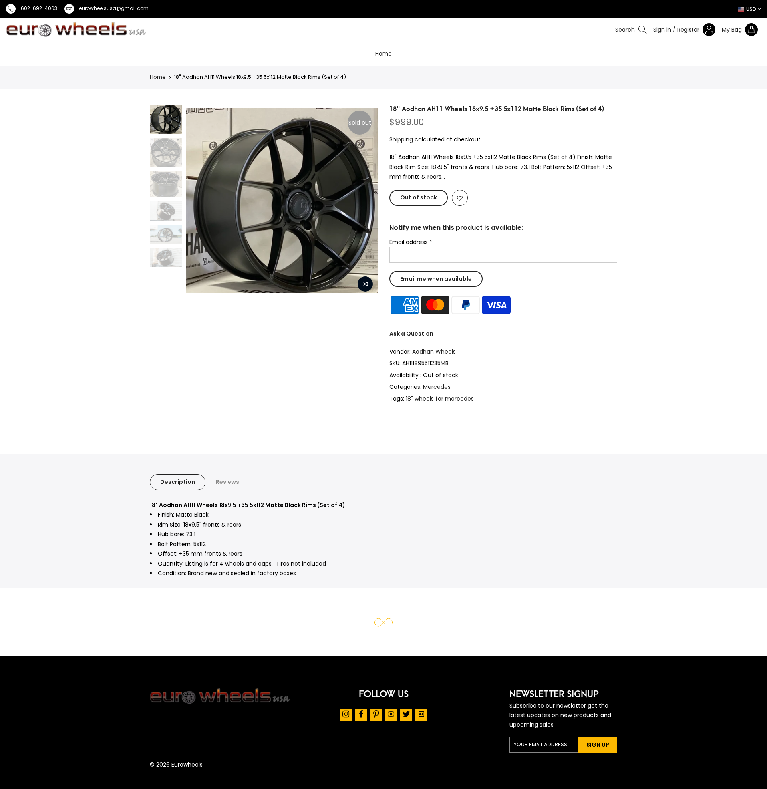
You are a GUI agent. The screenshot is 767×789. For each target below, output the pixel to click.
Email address (410, 242)
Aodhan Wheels (434, 352)
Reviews (227, 482)
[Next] (372, 200)
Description (177, 482)
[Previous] (166, 200)
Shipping (401, 139)
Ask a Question (411, 334)
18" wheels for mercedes (440, 399)
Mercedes (437, 387)
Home (383, 54)
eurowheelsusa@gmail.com (114, 8)
